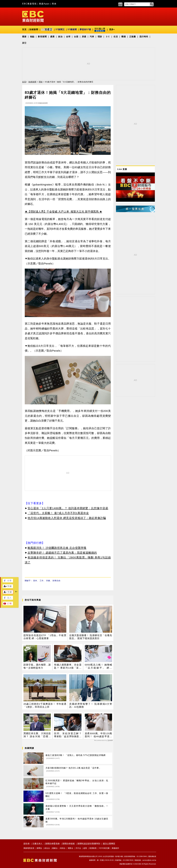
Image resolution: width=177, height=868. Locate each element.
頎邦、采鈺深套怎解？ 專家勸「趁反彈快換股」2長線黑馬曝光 (67, 735)
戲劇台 (55, 848)
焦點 (32, 36)
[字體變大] (8, 587)
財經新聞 (33, 29)
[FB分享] (8, 582)
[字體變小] (8, 593)
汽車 (92, 36)
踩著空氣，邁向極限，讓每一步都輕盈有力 (37, 666)
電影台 (70, 848)
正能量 (132, 36)
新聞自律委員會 (52, 844)
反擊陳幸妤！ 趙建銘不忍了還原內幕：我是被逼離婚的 (62, 552)
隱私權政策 (152, 856)
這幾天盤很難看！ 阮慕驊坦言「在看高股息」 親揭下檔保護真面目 (90, 637)
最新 (24, 36)
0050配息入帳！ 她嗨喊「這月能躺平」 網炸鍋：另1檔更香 (98, 666)
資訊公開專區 (109, 844)
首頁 (24, 29)
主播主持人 (37, 844)
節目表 (26, 844)
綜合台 (47, 848)
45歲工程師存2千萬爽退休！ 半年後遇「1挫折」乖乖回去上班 (44, 705)
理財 (100, 36)
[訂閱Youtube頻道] (8, 604)
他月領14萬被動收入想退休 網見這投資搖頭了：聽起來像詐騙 (67, 517)
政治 (60, 36)
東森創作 (115, 848)
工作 (42, 581)
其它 (24, 43)
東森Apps (44, 4)
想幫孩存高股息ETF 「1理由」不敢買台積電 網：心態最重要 (44, 637)
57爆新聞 (72, 29)
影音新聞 (42, 36)
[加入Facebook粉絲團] (8, 599)
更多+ (112, 29)
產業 (52, 36)
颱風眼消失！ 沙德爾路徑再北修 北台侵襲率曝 (57, 547)
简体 (54, 4)
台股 (76, 36)
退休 (35, 581)
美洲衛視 (93, 848)
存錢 (48, 581)
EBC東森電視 (29, 4)
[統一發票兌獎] (135, 211)
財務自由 (56, 581)
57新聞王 (60, 29)
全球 (68, 36)
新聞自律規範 (68, 844)
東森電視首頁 (28, 848)
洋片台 (78, 848)
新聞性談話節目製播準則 (88, 844)
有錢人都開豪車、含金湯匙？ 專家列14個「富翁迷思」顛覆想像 (67, 666)
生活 (116, 36)
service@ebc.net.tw (149, 860)
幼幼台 (62, 848)
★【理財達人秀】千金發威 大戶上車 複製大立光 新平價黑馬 (62, 211)
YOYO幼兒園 (104, 848)
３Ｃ (108, 36)
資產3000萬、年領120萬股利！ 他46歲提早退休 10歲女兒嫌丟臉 (98, 735)
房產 (84, 36)
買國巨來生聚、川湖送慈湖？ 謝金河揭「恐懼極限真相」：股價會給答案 (37, 735)
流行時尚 (143, 36)
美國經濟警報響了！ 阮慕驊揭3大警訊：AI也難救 (90, 705)
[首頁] (33, 16)
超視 (85, 848)
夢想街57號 (85, 29)
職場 (123, 36)
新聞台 (39, 848)
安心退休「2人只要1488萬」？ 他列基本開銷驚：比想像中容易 (68, 508)
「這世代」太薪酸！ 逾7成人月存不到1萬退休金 (58, 512)
